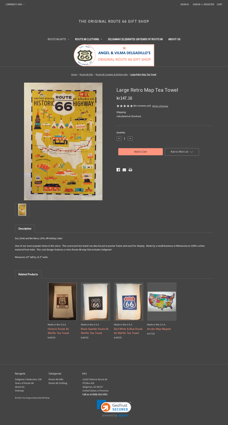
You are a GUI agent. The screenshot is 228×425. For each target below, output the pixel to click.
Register (209, 4)
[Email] (124, 169)
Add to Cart (62, 304)
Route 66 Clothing (87, 39)
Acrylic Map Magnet (159, 329)
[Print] (130, 169)
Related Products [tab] (28, 274)
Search (184, 4)
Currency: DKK (14, 4)
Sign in (196, 4)
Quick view (62, 298)
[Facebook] (118, 169)
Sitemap (19, 390)
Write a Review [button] (160, 106)
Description (24, 228)
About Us (174, 39)
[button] (114, 408)
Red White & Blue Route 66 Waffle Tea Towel (128, 331)
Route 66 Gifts (57, 39)
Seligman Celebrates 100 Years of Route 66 (135, 39)
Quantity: (120, 132)
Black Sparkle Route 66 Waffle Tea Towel (95, 331)
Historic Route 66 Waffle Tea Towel (58, 331)
